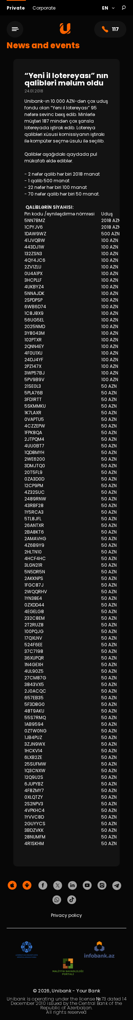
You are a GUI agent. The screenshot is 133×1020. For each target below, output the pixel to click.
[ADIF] (27, 950)
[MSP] (67, 967)
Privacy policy (66, 915)
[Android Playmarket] (27, 885)
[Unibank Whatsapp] (56, 900)
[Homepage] (65, 32)
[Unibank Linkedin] (72, 885)
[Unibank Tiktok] (71, 900)
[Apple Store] (12, 885)
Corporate (44, 8)
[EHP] (61, 950)
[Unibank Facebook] (42, 885)
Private (16, 8)
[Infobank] (99, 950)
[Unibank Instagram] (102, 885)
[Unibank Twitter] (57, 885)
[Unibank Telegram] (116, 885)
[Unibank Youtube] (87, 885)
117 (115, 29)
